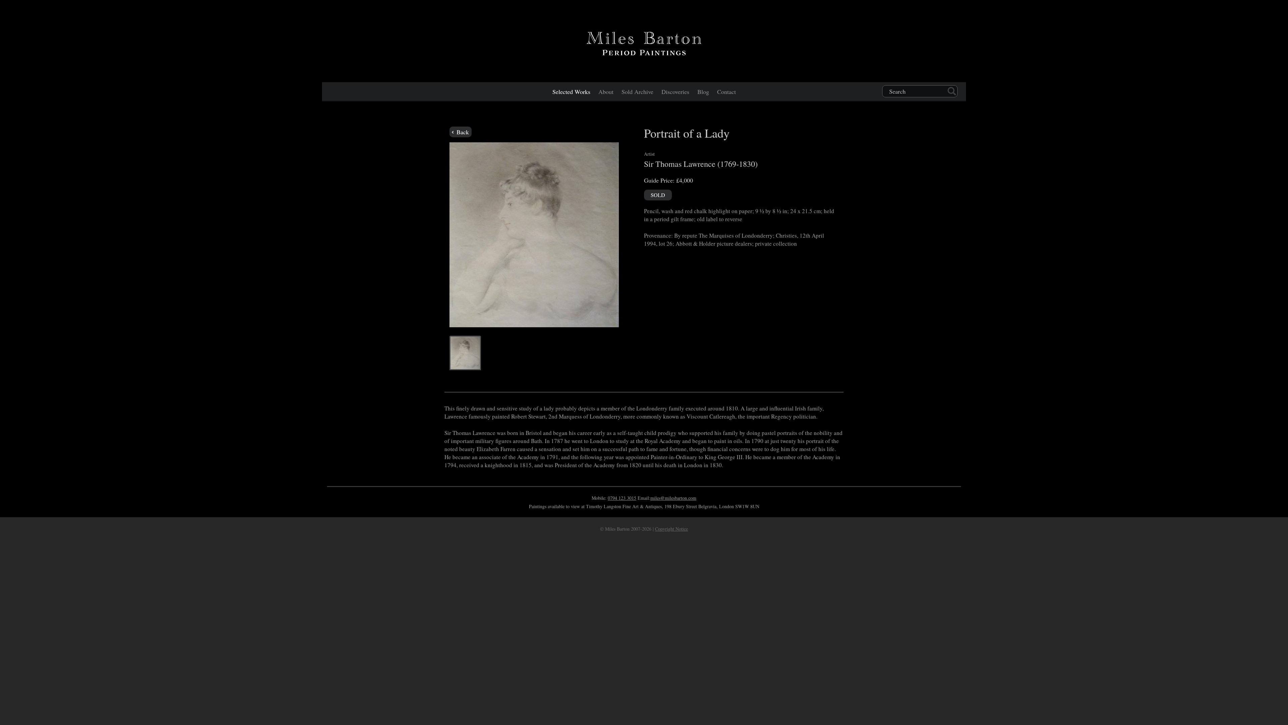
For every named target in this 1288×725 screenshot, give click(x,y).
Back (462, 132)
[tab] (465, 353)
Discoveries (675, 92)
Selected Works (571, 92)
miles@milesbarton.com (673, 498)
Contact (726, 92)
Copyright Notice (671, 529)
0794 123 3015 (622, 498)
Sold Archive (637, 92)
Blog (703, 92)
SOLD (658, 194)
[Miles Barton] (644, 42)
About (605, 92)
